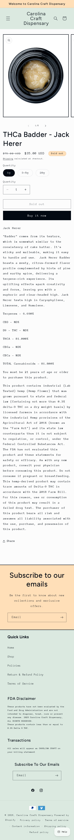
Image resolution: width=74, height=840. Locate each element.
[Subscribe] (61, 617)
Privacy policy (30, 820)
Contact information (26, 826)
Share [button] (11, 540)
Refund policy (39, 832)
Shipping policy (55, 826)
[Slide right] (45, 126)
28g (44, 173)
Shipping (8, 159)
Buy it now (37, 215)
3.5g (27, 173)
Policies (14, 665)
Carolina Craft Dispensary (35, 815)
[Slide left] (28, 126)
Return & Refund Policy (26, 674)
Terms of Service (21, 683)
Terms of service (57, 820)
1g (11, 173)
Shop (11, 656)
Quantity (9, 181)
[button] (8, 18)
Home (11, 647)
